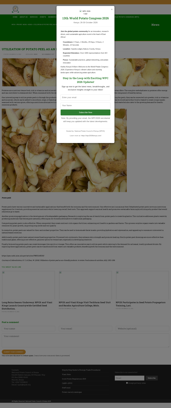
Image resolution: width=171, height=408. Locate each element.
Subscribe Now (85, 112)
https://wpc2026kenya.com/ (91, 136)
